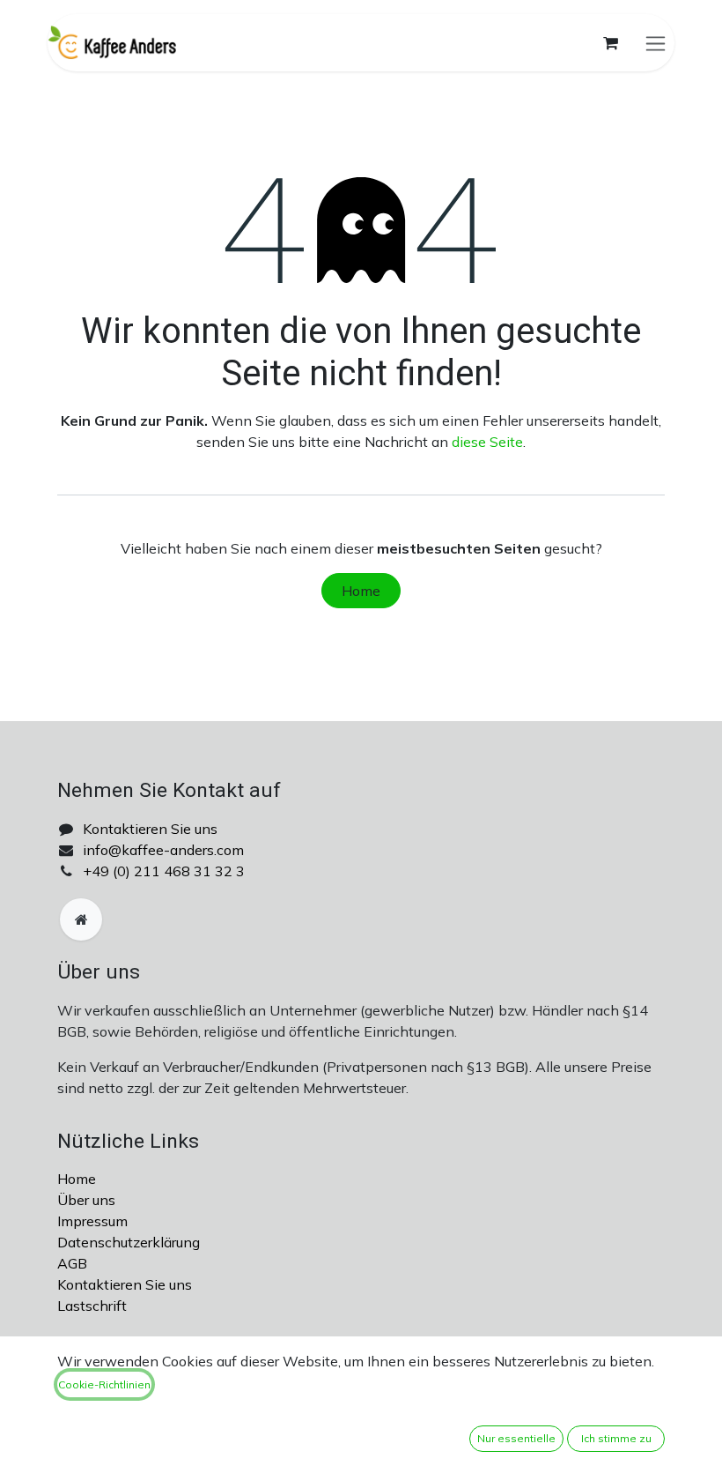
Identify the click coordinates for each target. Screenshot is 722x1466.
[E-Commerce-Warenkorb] (610, 43)
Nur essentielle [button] (516, 1438)
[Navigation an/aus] (655, 43)
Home (361, 590)
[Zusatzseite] (81, 919)
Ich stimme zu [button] (616, 1438)
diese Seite (487, 441)
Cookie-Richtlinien (104, 1384)
